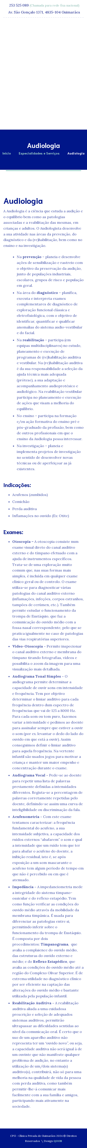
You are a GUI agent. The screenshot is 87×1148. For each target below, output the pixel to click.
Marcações (47, 117)
